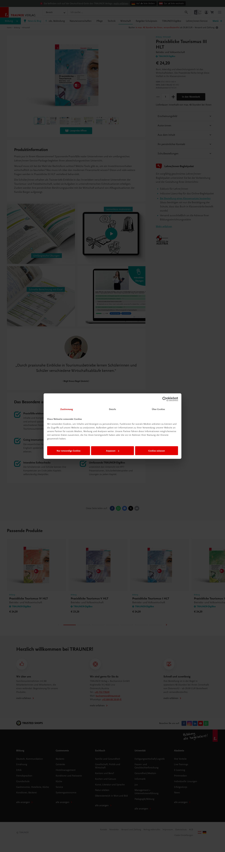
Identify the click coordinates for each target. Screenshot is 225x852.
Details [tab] (112, 409)
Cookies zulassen (156, 450)
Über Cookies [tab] (158, 409)
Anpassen (110, 450)
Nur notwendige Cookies (69, 450)
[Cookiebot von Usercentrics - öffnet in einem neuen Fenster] (164, 399)
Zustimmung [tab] (66, 409)
